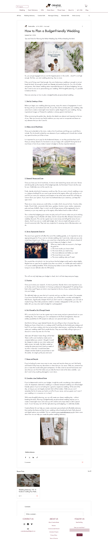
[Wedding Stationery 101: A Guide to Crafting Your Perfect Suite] (28, 480)
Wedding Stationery (29, 15)
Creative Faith (41, 15)
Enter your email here (79, 527)
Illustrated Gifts (65, 15)
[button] (86, 6)
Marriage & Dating (53, 15)
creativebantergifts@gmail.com (28, 531)
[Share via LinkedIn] (33, 457)
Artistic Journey (76, 15)
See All (89, 471)
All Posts (19, 15)
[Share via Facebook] (25, 457)
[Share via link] (37, 457)
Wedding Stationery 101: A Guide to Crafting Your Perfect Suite (28, 490)
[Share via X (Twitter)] (29, 457)
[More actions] (82, 26)
